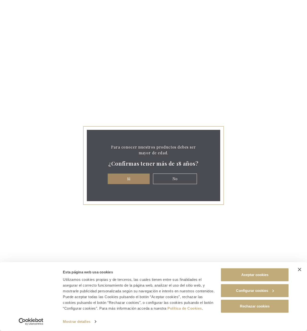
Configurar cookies (252, 290)
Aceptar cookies (254, 275)
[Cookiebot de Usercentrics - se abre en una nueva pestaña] (31, 321)
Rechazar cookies (255, 306)
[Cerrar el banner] (299, 269)
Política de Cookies (184, 308)
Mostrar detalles (76, 321)
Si (128, 178)
